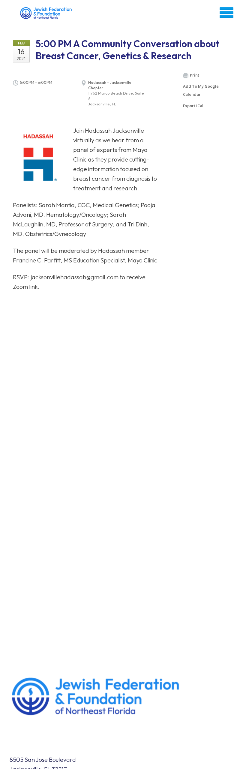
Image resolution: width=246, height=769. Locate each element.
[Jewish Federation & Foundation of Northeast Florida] (46, 14)
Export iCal (193, 105)
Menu (226, 12)
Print (194, 75)
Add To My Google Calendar (201, 90)
